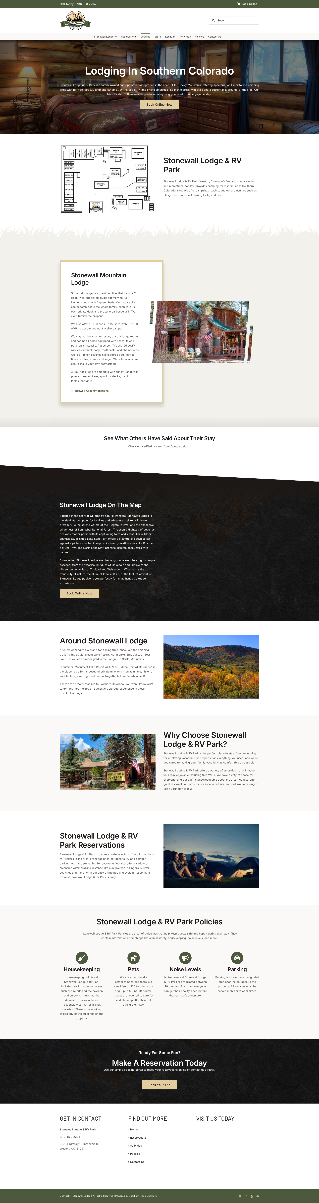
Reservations (138, 1137)
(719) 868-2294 (85, 4)
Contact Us (137, 1161)
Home (134, 1129)
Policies (135, 1153)
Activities (136, 1145)
